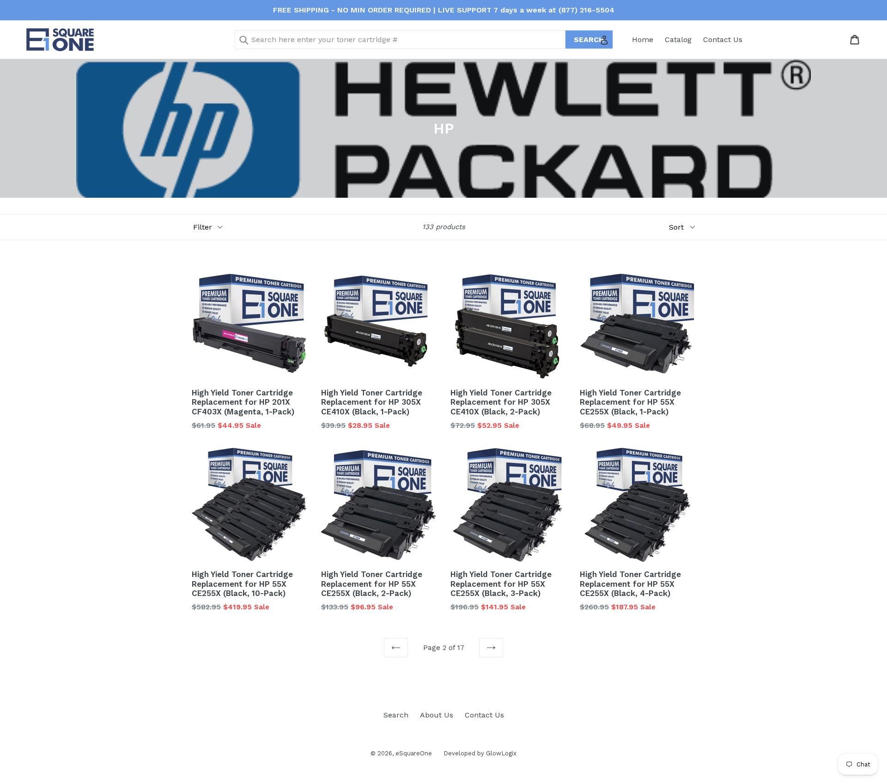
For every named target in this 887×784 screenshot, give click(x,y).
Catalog (678, 39)
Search (395, 715)
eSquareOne (413, 753)
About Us (436, 715)
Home (642, 39)
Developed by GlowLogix (480, 753)
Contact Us (722, 39)
